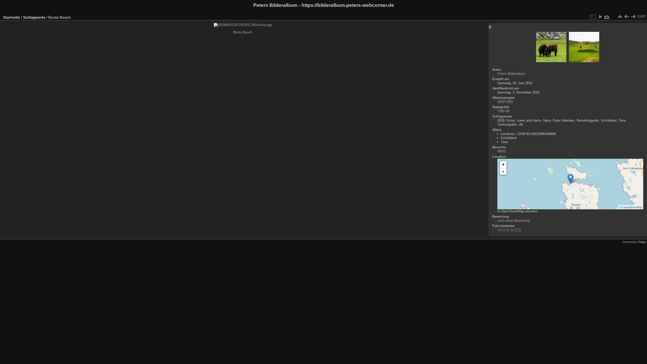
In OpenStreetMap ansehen (517, 211)
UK (521, 124)
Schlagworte (34, 17)
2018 (500, 120)
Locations (508, 134)
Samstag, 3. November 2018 (518, 92)
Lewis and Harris (529, 120)
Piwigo (642, 241)
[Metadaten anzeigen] (607, 16)
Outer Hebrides (564, 120)
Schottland (608, 120)
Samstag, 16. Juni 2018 (514, 83)
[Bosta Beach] (570, 179)
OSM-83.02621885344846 (537, 134)
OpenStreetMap (632, 207)
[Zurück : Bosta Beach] (626, 16)
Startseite (11, 17)
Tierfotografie (507, 124)
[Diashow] (600, 16)
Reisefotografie (588, 120)
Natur (547, 120)
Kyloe (510, 120)
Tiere (622, 120)
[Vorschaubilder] (620, 16)
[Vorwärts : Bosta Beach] (633, 16)
